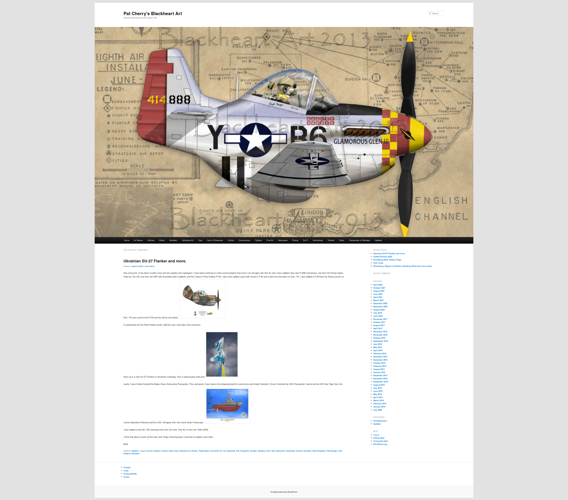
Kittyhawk (231, 450)
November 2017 (380, 319)
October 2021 (379, 287)
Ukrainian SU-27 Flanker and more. (155, 261)
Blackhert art (185, 450)
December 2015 (380, 356)
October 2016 (379, 337)
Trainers (331, 240)
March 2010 (378, 400)
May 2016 (377, 347)
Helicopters (283, 240)
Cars (200, 240)
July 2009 (377, 409)
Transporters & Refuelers (359, 240)
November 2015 (380, 359)
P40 (237, 450)
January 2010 (379, 406)
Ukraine (299, 450)
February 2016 (379, 353)
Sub (273, 450)
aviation (164, 450)
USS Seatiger (332, 450)
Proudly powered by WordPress (284, 492)
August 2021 (379, 290)
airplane (157, 450)
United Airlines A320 (382, 256)
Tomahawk (290, 450)
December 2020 (380, 303)
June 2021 (378, 294)
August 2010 (379, 384)
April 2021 (378, 297)
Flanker (195, 450)
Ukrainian (307, 450)
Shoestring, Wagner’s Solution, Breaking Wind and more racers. (402, 266)
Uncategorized (380, 420)
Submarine (280, 450)
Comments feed (380, 441)
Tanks (341, 240)
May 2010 (377, 394)
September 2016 (380, 341)
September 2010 (380, 381)
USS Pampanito (318, 450)
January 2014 (379, 372)
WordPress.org (380, 444)
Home (126, 240)
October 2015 (379, 362)
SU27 (268, 450)
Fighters (258, 240)
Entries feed (378, 437)
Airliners (151, 240)
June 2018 (378, 316)
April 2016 (378, 350)
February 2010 (379, 403)
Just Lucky (378, 262)
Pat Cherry (150, 266)
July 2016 (377, 344)
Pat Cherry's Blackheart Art (153, 13)
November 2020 (380, 306)
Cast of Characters (215, 240)
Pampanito (244, 450)
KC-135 (223, 450)
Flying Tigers (204, 450)
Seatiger (253, 450)
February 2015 (379, 366)
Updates (378, 240)
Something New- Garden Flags (387, 259)
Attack (162, 240)
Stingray (261, 450)
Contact (127, 467)
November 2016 (380, 334)
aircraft (149, 450)
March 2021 (378, 300)
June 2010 (378, 391)
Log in (376, 434)
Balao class (174, 450)
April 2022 (378, 284)
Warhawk (135, 453)
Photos (295, 240)
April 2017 (378, 328)
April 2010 (378, 397)
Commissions (244, 240)
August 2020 (379, 309)
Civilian (231, 240)
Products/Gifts (130, 473)
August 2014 (379, 369)
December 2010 (380, 378)
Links (126, 470)
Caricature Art (188, 240)
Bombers (173, 240)
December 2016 (380, 331)
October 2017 (379, 322)
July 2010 (377, 388)
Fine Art (270, 240)
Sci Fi (305, 240)
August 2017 (379, 325)
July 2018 (377, 312)
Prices (126, 476)
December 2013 (380, 375)
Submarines (318, 240)
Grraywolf (214, 450)
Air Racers (138, 240)
